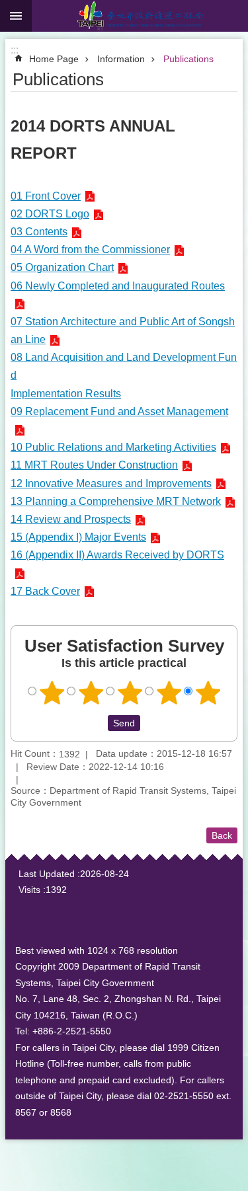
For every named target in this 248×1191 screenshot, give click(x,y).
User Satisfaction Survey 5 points (207, 692)
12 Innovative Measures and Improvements (111, 483)
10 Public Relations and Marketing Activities (113, 447)
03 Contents (39, 231)
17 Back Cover (45, 591)
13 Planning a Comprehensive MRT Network (116, 501)
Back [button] (222, 835)
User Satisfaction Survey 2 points (90, 692)
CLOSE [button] (16, 16)
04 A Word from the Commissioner (90, 249)
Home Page (54, 59)
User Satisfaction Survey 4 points (168, 692)
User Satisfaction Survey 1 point (51, 692)
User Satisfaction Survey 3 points (129, 692)
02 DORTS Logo (50, 213)
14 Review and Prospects (71, 519)
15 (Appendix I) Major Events (78, 537)
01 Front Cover (46, 196)
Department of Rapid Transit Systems (140, 16)
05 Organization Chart (62, 267)
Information (121, 59)
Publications (188, 59)
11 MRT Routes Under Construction (94, 465)
